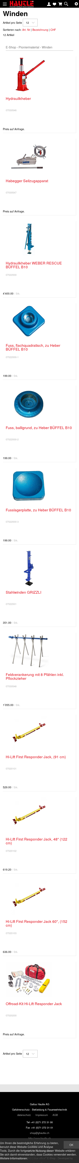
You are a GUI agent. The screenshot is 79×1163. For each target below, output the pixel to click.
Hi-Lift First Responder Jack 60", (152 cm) (36, 923)
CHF (53, 30)
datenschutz (24, 1115)
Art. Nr (26, 30)
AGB (55, 1115)
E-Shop (11, 47)
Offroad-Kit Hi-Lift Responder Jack (34, 1003)
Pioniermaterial (29, 47)
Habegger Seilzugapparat (27, 180)
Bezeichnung (40, 30)
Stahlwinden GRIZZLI (23, 592)
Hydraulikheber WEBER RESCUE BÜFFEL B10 (34, 264)
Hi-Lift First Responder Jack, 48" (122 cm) (36, 840)
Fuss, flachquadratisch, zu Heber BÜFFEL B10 (33, 347)
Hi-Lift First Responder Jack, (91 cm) (36, 756)
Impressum (41, 1115)
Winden (47, 47)
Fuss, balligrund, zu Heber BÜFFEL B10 (39, 427)
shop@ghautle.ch (39, 1133)
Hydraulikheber (18, 98)
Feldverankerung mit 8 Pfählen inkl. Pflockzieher (35, 676)
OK (71, 1145)
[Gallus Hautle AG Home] (22, 5)
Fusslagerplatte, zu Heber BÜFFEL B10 (38, 509)
